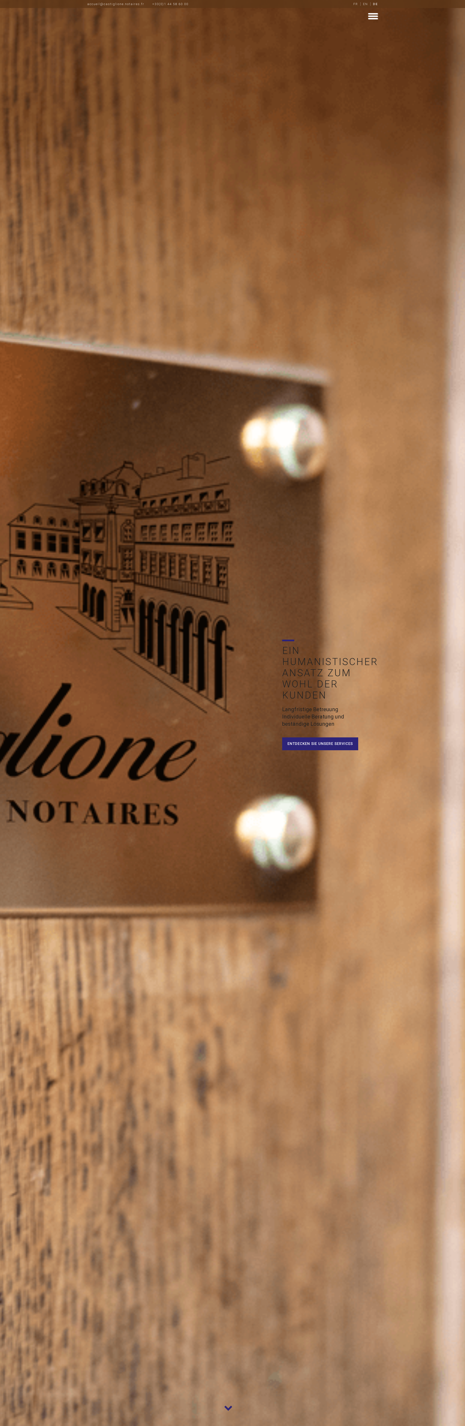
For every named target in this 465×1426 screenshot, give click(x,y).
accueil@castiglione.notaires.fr (115, 4)
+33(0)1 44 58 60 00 (170, 4)
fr (355, 4)
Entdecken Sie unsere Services (320, 744)
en (365, 4)
